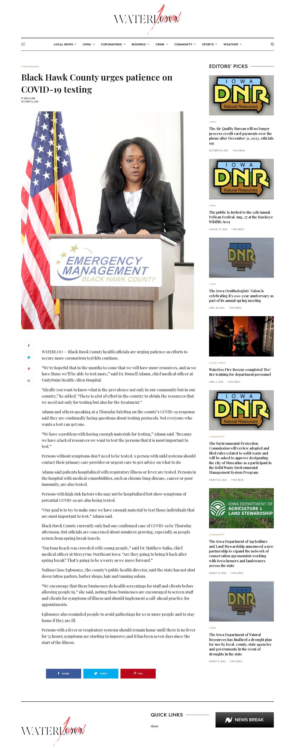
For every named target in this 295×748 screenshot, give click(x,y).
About (154, 726)
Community (217, 436)
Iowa (212, 121)
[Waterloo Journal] (147, 19)
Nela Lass (29, 98)
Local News (217, 363)
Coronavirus (30, 67)
